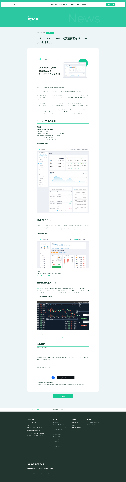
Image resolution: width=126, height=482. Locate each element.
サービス (78, 4)
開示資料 (74, 425)
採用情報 (74, 419)
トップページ (54, 4)
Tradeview (55, 114)
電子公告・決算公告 (76, 427)
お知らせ (38, 409)
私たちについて (30, 419)
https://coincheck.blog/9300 (44, 275)
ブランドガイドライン (32, 422)
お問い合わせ (75, 422)
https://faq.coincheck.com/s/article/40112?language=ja (50, 337)
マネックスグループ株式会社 (92, 422)
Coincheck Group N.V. (91, 424)
